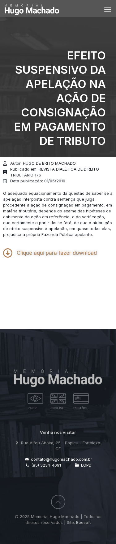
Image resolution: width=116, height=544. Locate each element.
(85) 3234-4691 (45, 465)
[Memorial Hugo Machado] (32, 7)
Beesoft (83, 522)
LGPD (86, 465)
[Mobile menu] (107, 9)
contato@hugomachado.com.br (61, 459)
